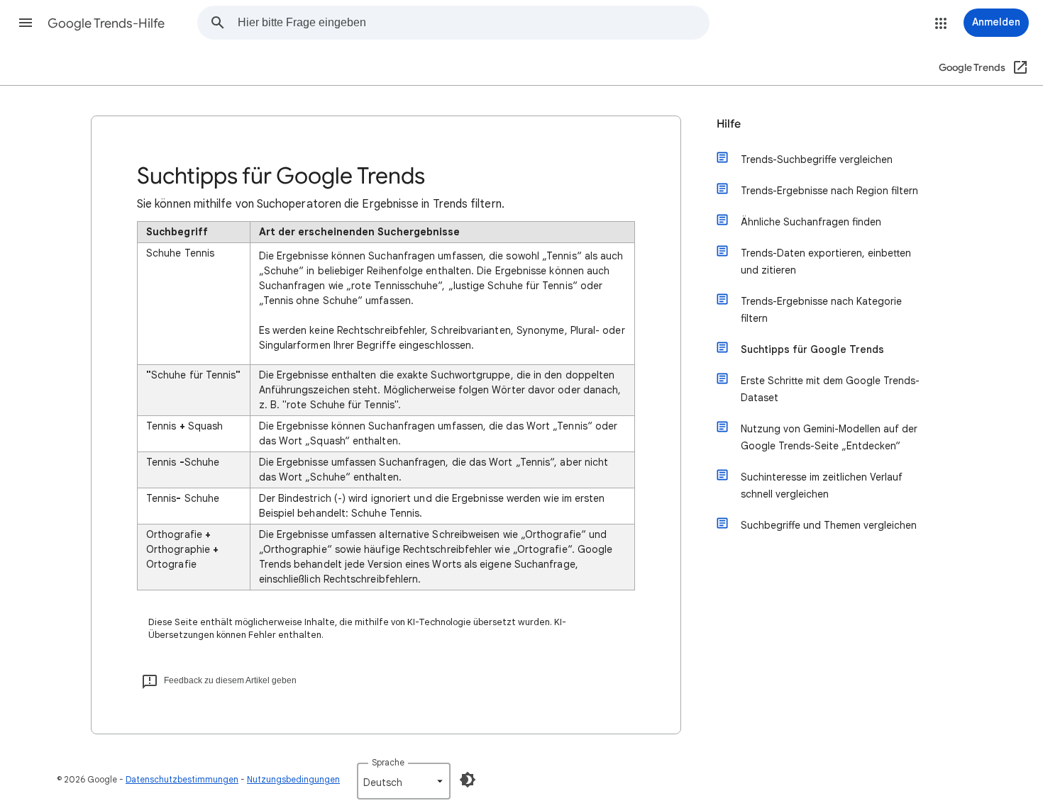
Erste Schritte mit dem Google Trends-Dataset (830, 389)
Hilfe (729, 124)
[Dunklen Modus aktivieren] (468, 780)
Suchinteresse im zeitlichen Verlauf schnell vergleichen (822, 485)
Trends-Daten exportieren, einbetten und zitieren (826, 261)
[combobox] (473, 22)
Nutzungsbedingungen (293, 779)
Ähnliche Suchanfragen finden (811, 221)
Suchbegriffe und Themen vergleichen (829, 525)
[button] (26, 23)
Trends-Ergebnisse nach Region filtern (829, 190)
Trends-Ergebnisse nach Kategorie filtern (821, 310)
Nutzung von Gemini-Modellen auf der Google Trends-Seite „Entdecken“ (829, 437)
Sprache (388, 762)
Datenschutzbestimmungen (182, 779)
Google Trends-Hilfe (106, 23)
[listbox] (404, 781)
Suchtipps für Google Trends (812, 349)
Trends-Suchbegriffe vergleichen (817, 159)
